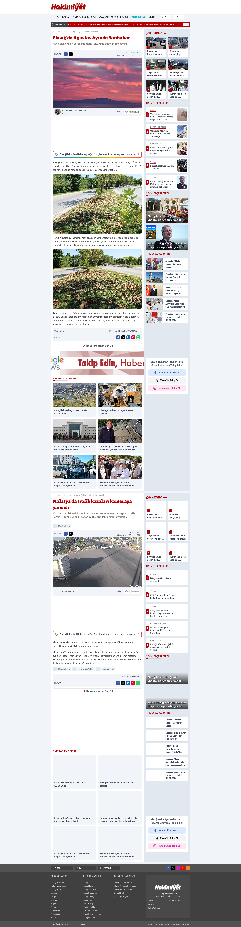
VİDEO (167, 17)
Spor (93, 17)
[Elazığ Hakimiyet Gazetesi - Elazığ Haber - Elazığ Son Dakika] (168, 887)
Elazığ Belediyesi (89, 893)
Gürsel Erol (119, 893)
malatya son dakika (85, 669)
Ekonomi (55, 900)
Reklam (151, 904)
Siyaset (124, 17)
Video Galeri (56, 910)
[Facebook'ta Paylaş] (66, 54)
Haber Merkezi (68, 591)
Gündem (65, 17)
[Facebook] (168, 868)
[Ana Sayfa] (58, 17)
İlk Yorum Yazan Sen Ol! (99, 345)
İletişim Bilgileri (174, 901)
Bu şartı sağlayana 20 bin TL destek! (148, 24)
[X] (173, 868)
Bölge (64, 495)
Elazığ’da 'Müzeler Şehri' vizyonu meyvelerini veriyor (95, 24)
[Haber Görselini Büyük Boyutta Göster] (97, 83)
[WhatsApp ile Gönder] (138, 337)
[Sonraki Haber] (187, 24)
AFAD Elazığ (87, 903)
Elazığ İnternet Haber (91, 914)
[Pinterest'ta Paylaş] (133, 337)
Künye (150, 901)
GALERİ (180, 17)
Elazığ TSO (87, 900)
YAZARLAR (107, 868)
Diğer (151, 17)
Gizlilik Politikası (154, 908)
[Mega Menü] (52, 17)
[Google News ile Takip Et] (132, 111)
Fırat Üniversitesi (89, 910)
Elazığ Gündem (57, 882)
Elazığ (85, 882)
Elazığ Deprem (88, 917)
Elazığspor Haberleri (91, 907)
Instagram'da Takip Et (169, 388)
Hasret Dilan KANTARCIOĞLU (75, 111)
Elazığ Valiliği (88, 896)
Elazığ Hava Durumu (123, 882)
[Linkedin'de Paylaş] (128, 337)
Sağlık (53, 903)
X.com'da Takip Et (169, 380)
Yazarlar (104, 17)
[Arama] (188, 16)
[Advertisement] (97, 133)
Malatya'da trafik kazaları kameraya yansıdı (87, 495)
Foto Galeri (56, 914)
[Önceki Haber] (184, 24)
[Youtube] (183, 868)
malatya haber (64, 526)
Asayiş (114, 17)
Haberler (56, 32)
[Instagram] (178, 868)
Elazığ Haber (88, 886)
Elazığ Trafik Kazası (123, 889)
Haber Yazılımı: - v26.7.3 (169, 924)
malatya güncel (107, 669)
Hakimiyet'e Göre (80, 17)
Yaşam (65, 32)
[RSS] (188, 868)
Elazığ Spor (56, 889)
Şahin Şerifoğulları (122, 896)
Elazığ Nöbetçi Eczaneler (125, 886)
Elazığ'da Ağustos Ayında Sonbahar (84, 32)
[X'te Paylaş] (71, 54)
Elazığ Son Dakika (90, 889)
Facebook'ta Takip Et (169, 372)
